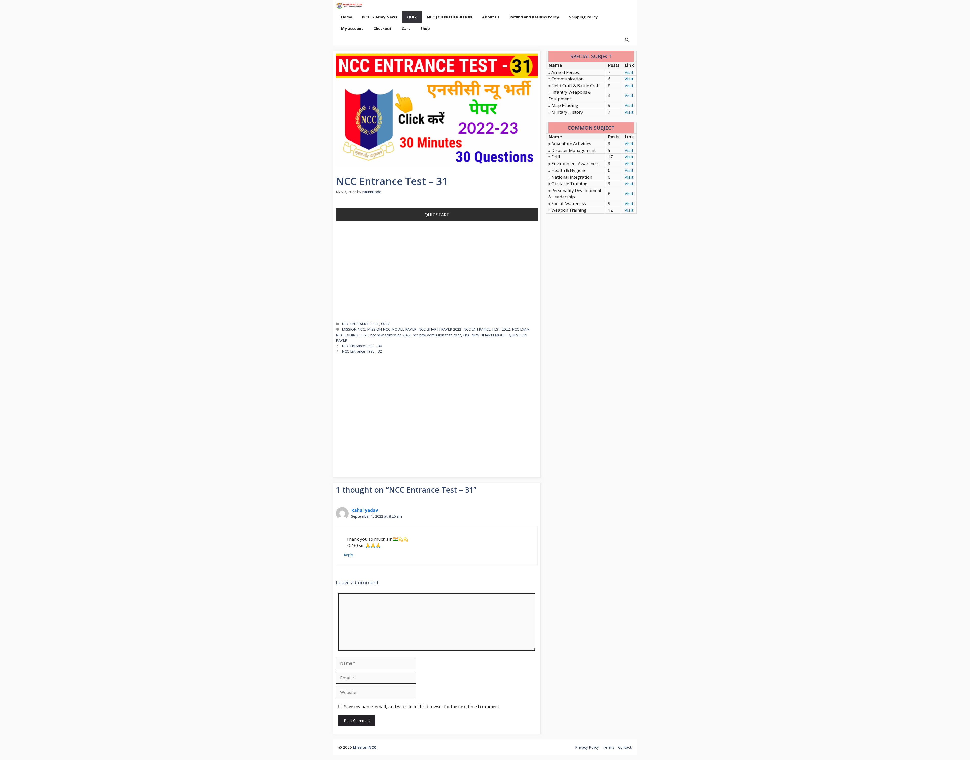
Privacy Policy (587, 747)
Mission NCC (364, 747)
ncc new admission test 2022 (437, 334)
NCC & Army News (379, 16)
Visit (629, 72)
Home (346, 16)
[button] (627, 39)
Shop (425, 28)
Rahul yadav (364, 510)
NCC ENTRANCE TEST (360, 323)
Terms (608, 747)
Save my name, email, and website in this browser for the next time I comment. (422, 706)
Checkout (382, 28)
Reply (348, 554)
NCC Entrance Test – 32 (362, 351)
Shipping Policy (583, 16)
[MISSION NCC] (349, 5)
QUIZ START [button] (437, 215)
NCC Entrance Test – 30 (362, 345)
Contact (625, 747)
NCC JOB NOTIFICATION (449, 16)
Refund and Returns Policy (534, 16)
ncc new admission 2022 (390, 334)
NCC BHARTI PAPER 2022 (439, 329)
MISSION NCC (353, 329)
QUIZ (412, 16)
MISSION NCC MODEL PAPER (391, 329)
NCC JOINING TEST (352, 334)
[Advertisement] (437, 278)
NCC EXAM (521, 329)
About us (490, 16)
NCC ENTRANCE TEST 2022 (486, 329)
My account (352, 28)
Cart (406, 28)
